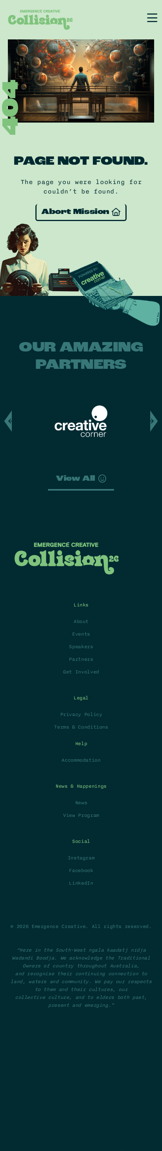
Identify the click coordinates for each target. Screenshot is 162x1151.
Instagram (81, 858)
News (81, 803)
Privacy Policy (81, 714)
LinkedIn (81, 883)
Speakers (81, 647)
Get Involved (81, 672)
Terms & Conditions (81, 727)
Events (81, 634)
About (81, 621)
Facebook (81, 870)
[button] (154, 421)
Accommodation (80, 760)
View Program (81, 815)
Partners (81, 659)
